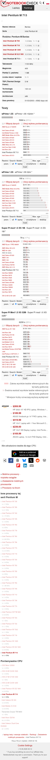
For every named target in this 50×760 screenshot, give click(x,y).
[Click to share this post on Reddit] (37, 460)
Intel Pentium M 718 (11, 45)
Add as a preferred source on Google (27, 453)
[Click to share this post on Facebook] (10, 460)
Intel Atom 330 (6, 332)
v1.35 (3, 441)
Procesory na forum (11, 487)
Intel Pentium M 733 (9, 623)
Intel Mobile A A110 (8, 342)
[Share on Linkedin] (25, 465)
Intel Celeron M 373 (8, 155)
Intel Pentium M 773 (9, 606)
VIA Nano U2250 (7, 285)
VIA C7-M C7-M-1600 (9, 364)
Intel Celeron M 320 (8, 142)
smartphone (31, 163)
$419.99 (17, 419)
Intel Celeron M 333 (9, 700)
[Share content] (5, 460)
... (47, 7)
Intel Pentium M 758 (9, 542)
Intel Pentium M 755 (9, 571)
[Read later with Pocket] (44, 460)
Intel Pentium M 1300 (12, 50)
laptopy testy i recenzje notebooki (16, 734)
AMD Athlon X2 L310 (8, 248)
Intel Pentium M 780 (9, 536)
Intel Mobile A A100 (9, 706)
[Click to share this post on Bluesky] (24, 460)
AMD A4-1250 (6, 250)
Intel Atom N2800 (7, 273)
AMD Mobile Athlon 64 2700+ (11, 135)
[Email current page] (31, 465)
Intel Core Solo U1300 (9, 147)
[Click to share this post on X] (30, 460)
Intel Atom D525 (7, 278)
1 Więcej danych (11, 123)
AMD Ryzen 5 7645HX (9, 127)
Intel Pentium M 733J (10, 629)
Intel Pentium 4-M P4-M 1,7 (10, 354)
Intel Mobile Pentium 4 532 (10, 133)
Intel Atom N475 (7, 275)
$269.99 (17, 406)
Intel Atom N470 (7, 337)
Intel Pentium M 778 (9, 530)
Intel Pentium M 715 (9, 554)
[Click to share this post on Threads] (17, 460)
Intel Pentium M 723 (9, 617)
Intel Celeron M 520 (8, 138)
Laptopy (16, 7)
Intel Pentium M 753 (9, 565)
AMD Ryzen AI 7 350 (8, 329)
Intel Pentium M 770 (9, 548)
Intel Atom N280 (7, 280)
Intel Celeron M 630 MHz (9, 360)
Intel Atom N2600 (7, 287)
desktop (42, 163)
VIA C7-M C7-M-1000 (10, 677)
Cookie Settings (25, 745)
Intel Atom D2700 (8, 717)
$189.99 (17, 413)
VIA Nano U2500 (8, 665)
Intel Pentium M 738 (9, 600)
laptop (20, 163)
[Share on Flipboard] (18, 465)
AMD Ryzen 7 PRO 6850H (10, 244)
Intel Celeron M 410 (8, 140)
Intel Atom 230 (6, 149)
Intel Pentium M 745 (9, 588)
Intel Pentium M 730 (9, 559)
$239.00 (17, 426)
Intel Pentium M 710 (9, 594)
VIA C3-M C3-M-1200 (9, 296)
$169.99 (17, 433)
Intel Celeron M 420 (8, 130)
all (13, 163)
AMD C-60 (5, 258)
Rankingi (28, 7)
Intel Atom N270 (7, 292)
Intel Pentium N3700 (8, 265)
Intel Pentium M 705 (11, 41)
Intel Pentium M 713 (10, 653)
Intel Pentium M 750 (9, 583)
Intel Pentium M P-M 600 (11, 612)
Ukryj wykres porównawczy (34, 123)
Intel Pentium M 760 (9, 524)
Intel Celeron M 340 (8, 282)
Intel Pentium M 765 (9, 507)
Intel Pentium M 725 (8, 335)
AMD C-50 (5, 260)
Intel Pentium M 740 (9, 513)
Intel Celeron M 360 (8, 262)
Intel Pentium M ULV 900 (13, 54)
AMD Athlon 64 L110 (8, 145)
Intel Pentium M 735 (9, 501)
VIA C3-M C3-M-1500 (10, 671)
